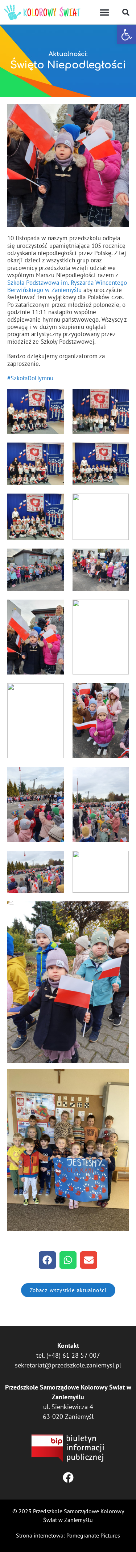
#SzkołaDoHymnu (30, 378)
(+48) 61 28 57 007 (73, 1355)
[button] (126, 34)
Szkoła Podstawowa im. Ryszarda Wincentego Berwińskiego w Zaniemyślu (67, 286)
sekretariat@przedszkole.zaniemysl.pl (68, 1365)
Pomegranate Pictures (93, 1535)
